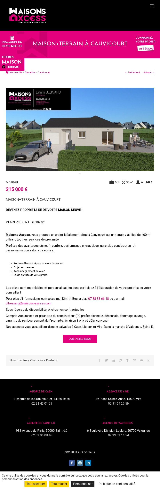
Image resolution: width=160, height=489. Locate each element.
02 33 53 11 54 (118, 435)
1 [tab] (80, 174)
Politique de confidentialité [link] (117, 483)
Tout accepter (35, 483)
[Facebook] (72, 463)
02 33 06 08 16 (41, 435)
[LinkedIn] (88, 463)
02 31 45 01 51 (41, 403)
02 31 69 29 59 (118, 403)
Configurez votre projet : (146, 40)
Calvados (30, 72)
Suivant (147, 72)
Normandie (16, 72)
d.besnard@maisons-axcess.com (28, 303)
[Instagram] (80, 463)
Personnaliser (82, 483)
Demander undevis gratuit (12, 44)
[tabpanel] (80, 129)
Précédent (134, 72)
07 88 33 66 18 (98, 299)
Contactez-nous (80, 338)
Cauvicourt (44, 72)
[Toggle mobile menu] (152, 6)
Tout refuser (59, 483)
